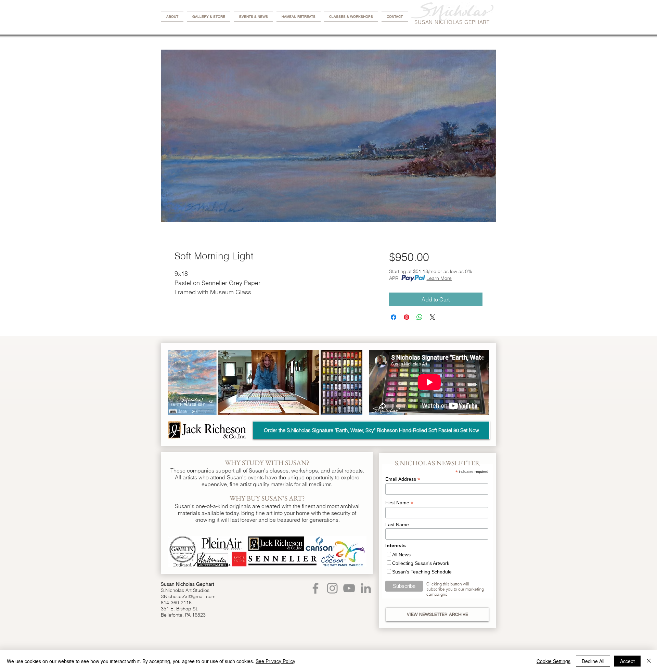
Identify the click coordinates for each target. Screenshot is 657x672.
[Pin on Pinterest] (406, 317)
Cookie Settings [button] (553, 661)
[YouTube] (349, 588)
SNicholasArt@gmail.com (188, 596)
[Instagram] (332, 588)
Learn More (439, 278)
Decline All (593, 661)
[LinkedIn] (366, 588)
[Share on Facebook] (393, 317)
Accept (627, 661)
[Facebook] (315, 588)
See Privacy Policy (275, 661)
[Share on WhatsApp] (419, 317)
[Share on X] (432, 317)
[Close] (649, 661)
